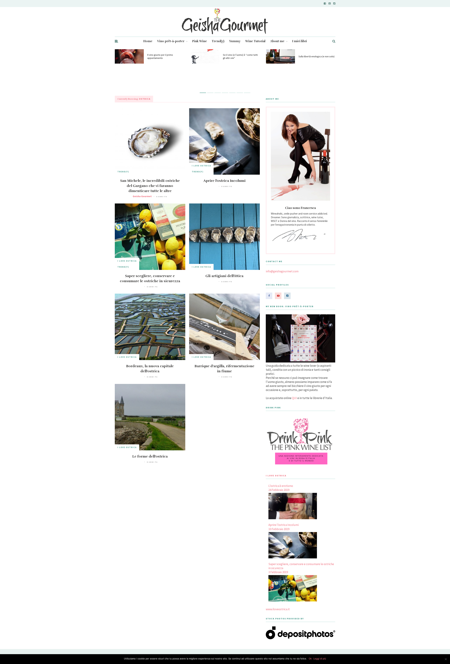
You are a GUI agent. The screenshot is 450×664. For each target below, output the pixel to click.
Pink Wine (199, 41)
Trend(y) (218, 41)
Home (147, 41)
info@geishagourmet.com (282, 271)
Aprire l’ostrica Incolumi (224, 181)
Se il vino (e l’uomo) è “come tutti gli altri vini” (240, 56)
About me (277, 41)
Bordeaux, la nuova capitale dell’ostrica (150, 368)
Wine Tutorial (255, 41)
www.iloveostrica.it (278, 609)
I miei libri (299, 41)
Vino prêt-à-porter (170, 41)
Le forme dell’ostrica (150, 456)
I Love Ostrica (201, 165)
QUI (294, 398)
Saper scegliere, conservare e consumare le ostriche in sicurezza (150, 278)
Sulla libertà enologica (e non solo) (316, 56)
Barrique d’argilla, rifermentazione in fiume (224, 368)
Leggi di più (319, 658)
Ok (310, 658)
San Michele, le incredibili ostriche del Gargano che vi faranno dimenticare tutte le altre (150, 186)
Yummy (234, 41)
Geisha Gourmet (142, 196)
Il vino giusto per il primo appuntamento (160, 56)
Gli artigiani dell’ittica (224, 276)
